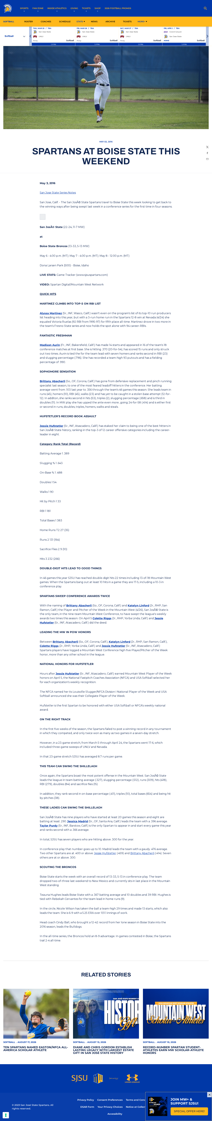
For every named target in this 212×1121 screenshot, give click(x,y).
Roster (28, 21)
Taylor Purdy (49, 825)
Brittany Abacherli (52, 381)
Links (53, 44)
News (94, 21)
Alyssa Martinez (51, 313)
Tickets (86, 8)
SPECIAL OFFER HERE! (191, 1112)
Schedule (65, 21)
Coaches (46, 21)
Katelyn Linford (138, 605)
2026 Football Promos (118, 8)
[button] (30, 36)
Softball (9, 1042)
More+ (141, 21)
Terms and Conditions (139, 1099)
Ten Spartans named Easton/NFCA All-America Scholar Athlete (35, 1049)
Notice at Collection (138, 1106)
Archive (110, 21)
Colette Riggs (102, 618)
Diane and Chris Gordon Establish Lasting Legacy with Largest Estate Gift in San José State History (103, 1050)
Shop (98, 8)
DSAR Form (87, 1106)
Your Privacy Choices (110, 1106)
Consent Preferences (110, 1099)
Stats (80, 21)
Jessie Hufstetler (51, 425)
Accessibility (114, 1113)
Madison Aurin (50, 345)
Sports (24, 8)
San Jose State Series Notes (58, 192)
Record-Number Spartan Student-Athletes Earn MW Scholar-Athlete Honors (173, 1050)
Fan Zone (37, 8)
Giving (74, 8)
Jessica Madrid (77, 821)
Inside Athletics (57, 8)
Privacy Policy (85, 1099)
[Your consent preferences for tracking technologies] (6, 1115)
